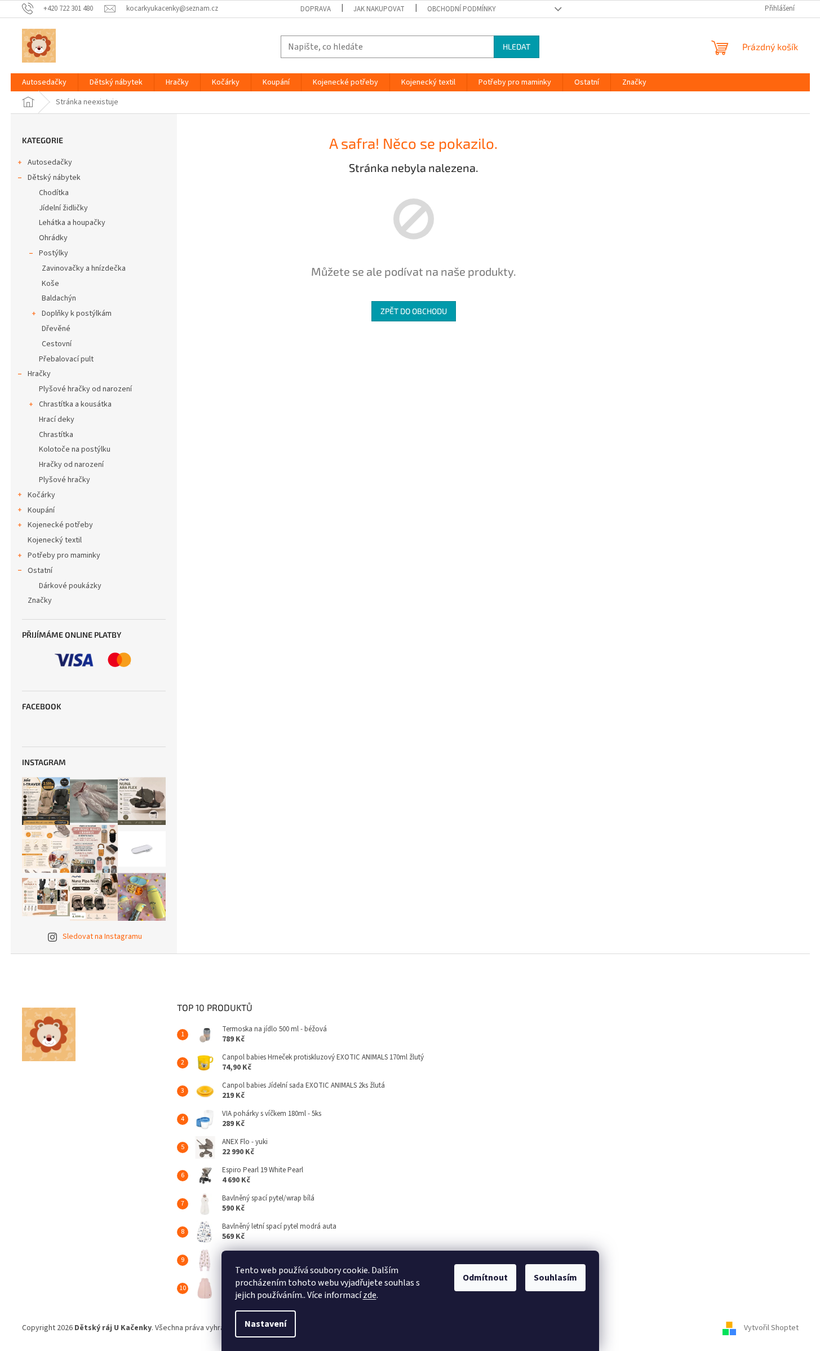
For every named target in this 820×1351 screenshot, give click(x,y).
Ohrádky (53, 238)
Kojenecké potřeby (60, 525)
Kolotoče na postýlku (74, 449)
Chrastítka (56, 434)
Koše (50, 283)
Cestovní (57, 344)
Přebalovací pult (66, 359)
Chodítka (54, 192)
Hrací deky (56, 419)
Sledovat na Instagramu (102, 936)
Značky (40, 600)
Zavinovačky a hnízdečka (84, 268)
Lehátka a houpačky (72, 222)
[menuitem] (44, 82)
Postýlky (53, 253)
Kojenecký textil (55, 540)
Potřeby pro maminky (64, 555)
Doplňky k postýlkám (77, 313)
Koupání (41, 510)
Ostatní (40, 570)
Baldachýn (59, 298)
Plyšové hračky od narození (85, 389)
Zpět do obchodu (413, 311)
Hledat (516, 46)
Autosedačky (50, 162)
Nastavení (265, 1324)
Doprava (315, 9)
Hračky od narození (71, 464)
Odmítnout (485, 1277)
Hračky (39, 373)
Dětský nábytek (54, 177)
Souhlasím (555, 1277)
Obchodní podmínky (461, 9)
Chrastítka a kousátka (75, 404)
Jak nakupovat (379, 9)
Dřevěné (56, 328)
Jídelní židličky (63, 208)
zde (369, 1295)
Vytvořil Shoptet (771, 1328)
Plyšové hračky (64, 479)
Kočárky (41, 495)
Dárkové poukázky (70, 585)
